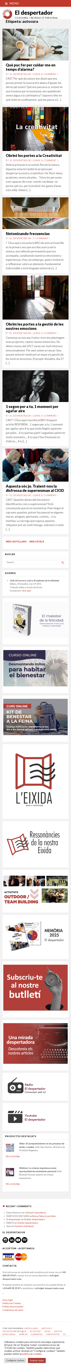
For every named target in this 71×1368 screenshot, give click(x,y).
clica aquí (26, 590)
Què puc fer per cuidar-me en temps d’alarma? (30, 67)
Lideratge (37, 1334)
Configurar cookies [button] (15, 1360)
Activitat (35, 1331)
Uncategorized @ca (14, 1331)
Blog (48, 1331)
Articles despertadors (34, 1219)
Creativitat (53, 1334)
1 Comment (41, 238)
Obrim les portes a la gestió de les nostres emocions (35, 326)
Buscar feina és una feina (44, 1216)
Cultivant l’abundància (35, 1212)
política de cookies (32, 1353)
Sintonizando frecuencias (28, 233)
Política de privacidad (12, 1306)
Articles (47, 1328)
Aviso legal (7, 1300)
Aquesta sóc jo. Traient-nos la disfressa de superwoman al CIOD (35, 488)
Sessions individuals (24, 1226)
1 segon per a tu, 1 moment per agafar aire (32, 408)
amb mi (23, 1334)
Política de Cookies (11, 1303)
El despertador (34, 12)
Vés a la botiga (13, 1156)
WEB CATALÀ (36, 541)
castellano (31, 1328)
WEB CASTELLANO (16, 541)
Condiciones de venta (12, 1310)
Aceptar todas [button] (37, 1360)
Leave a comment (45, 74)
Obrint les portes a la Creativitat (34, 155)
